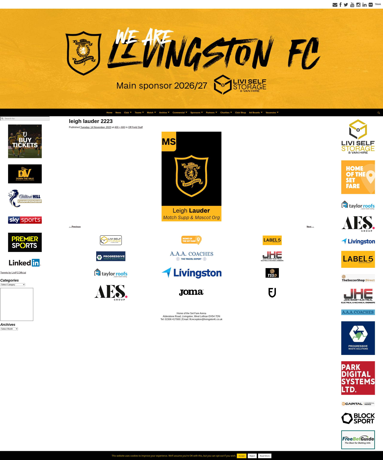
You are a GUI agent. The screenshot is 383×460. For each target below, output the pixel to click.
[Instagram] (358, 5)
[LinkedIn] (365, 5)
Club (126, 112)
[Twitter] (346, 5)
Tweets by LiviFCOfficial (13, 272)
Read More (265, 455)
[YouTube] (352, 5)
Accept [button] (242, 455)
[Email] (335, 5)
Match (150, 112)
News (118, 112)
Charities (225, 112)
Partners (210, 112)
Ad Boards (254, 112)
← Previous (75, 226)
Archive (163, 112)
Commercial (179, 112)
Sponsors (195, 112)
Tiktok (378, 4)
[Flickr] (371, 5)
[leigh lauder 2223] (191, 176)
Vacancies (271, 112)
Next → (310, 226)
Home (109, 112)
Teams (138, 112)
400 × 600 (119, 127)
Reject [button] (252, 455)
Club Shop (240, 112)
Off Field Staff (135, 127)
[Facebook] (340, 5)
